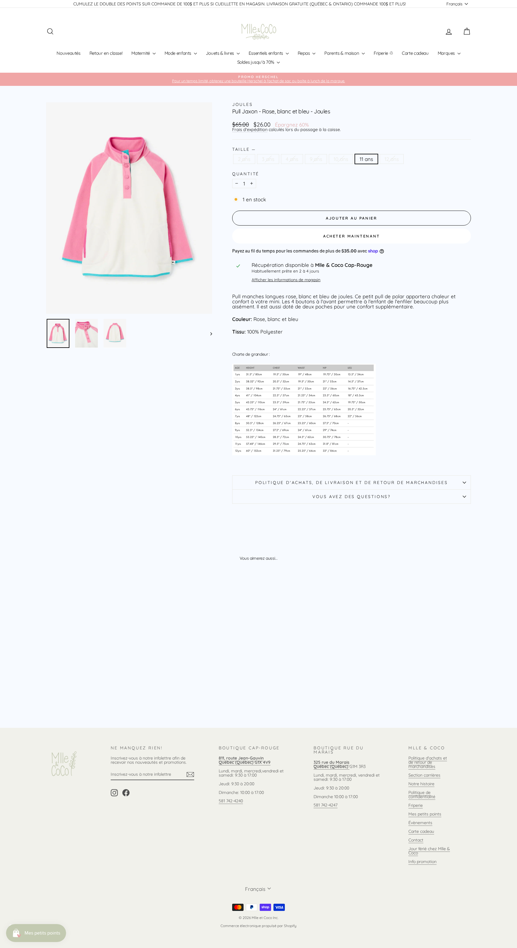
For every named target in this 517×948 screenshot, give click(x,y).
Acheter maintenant (351, 236)
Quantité (245, 174)
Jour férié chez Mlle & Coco (429, 851)
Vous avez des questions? (351, 496)
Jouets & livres (220, 53)
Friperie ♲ (383, 53)
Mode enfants (178, 53)
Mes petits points (424, 814)
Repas (304, 53)
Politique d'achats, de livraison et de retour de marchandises (351, 482)
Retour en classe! (106, 53)
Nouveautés (68, 53)
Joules (242, 104)
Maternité (141, 53)
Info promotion (422, 861)
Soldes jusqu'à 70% (256, 62)
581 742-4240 (231, 801)
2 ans (244, 159)
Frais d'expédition (249, 129)
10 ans (341, 159)
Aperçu (97, 670)
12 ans (391, 159)
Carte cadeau (415, 53)
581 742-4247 (325, 805)
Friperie (415, 805)
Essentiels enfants (266, 53)
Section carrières (424, 775)
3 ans (268, 159)
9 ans (316, 159)
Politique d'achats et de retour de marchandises (427, 762)
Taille (244, 149)
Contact (415, 840)
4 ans (292, 159)
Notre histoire (421, 783)
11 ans (366, 159)
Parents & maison (342, 53)
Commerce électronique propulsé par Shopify (258, 925)
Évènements (420, 822)
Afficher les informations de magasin (286, 280)
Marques (447, 53)
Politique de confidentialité (421, 794)
